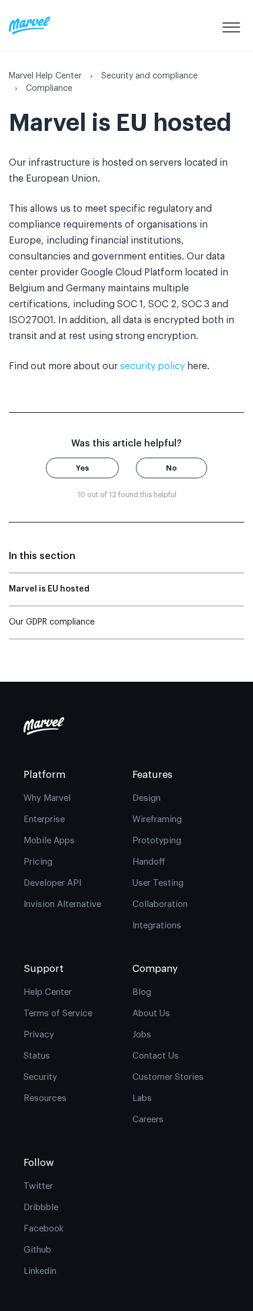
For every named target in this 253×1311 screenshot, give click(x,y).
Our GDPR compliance (52, 622)
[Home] (29, 25)
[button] (231, 25)
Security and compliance (149, 76)
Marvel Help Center (45, 76)
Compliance (49, 88)
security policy (152, 366)
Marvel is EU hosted (49, 589)
